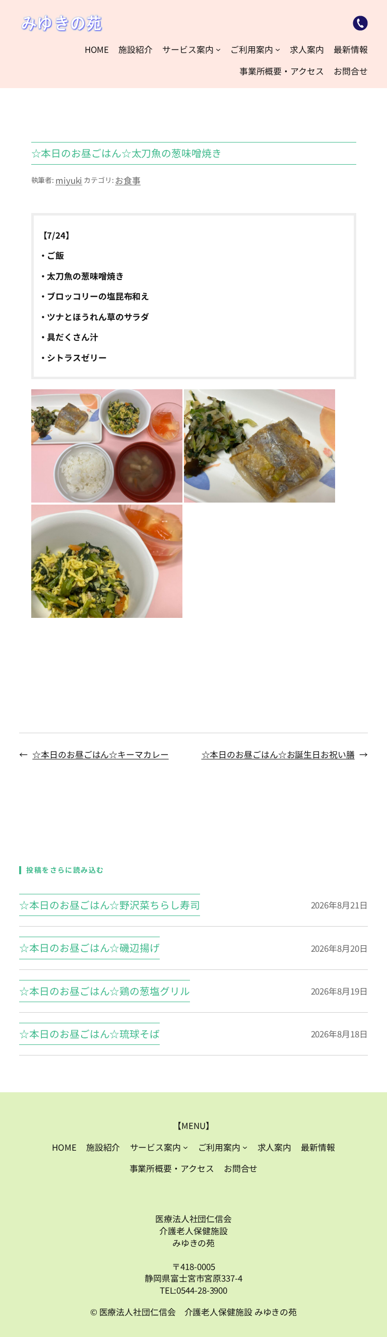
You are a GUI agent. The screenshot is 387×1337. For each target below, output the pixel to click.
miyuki (68, 180)
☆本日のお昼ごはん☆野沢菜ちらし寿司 (109, 904)
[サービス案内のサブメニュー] (218, 49)
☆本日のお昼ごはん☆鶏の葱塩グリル (104, 991)
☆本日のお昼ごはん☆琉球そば (89, 1033)
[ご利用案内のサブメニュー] (277, 49)
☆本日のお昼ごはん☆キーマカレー (100, 754)
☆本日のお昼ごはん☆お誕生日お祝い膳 (278, 754)
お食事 (128, 180)
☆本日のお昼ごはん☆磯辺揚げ (89, 947)
